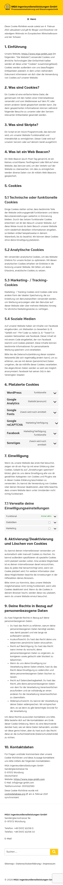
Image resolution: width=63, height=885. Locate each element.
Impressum (49, 863)
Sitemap (9, 863)
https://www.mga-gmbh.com (36, 54)
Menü (33, 19)
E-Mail (8, 838)
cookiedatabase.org (15, 794)
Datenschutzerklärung (28, 863)
